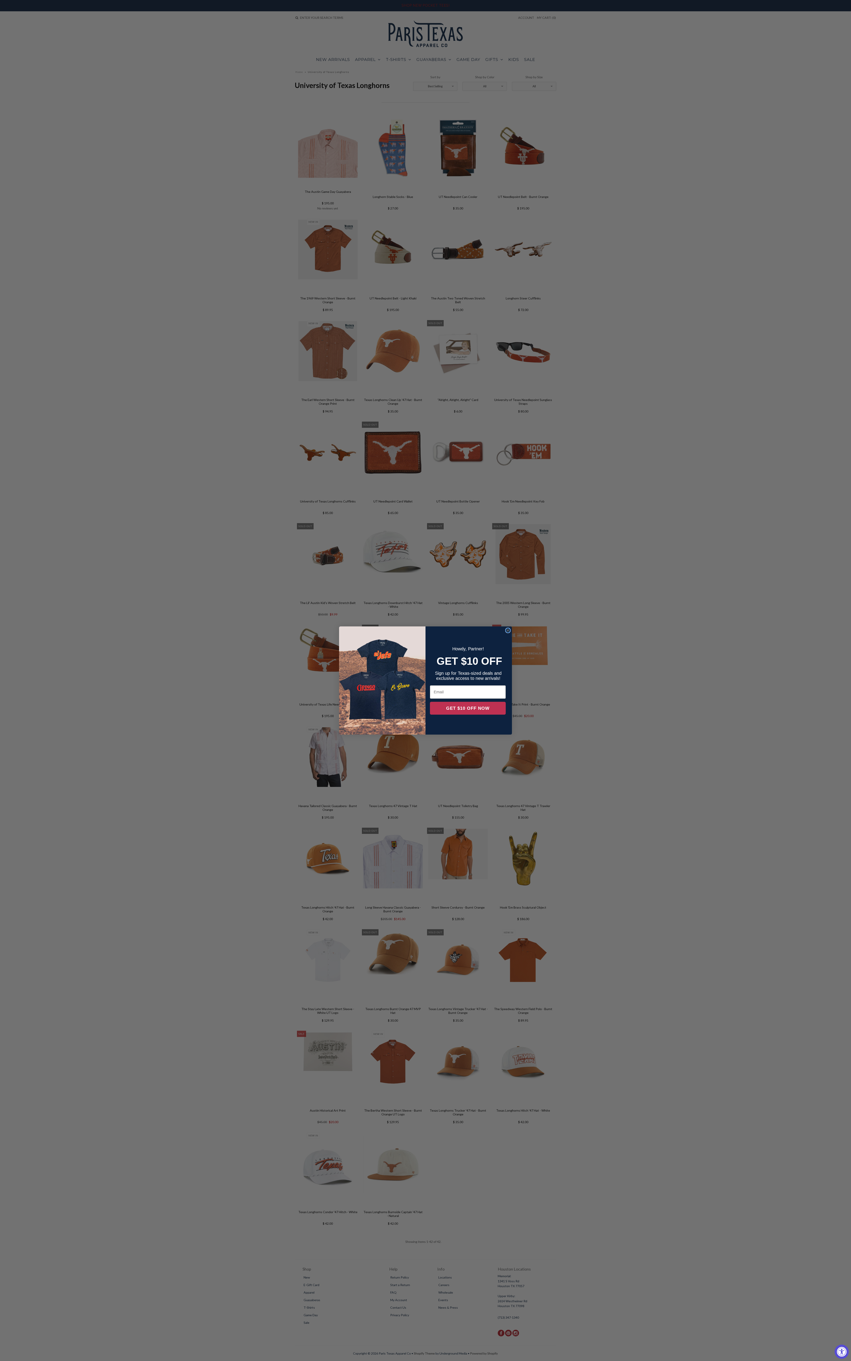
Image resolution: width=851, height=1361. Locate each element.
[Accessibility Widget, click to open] (842, 1352)
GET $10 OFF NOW (468, 708)
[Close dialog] (508, 630)
